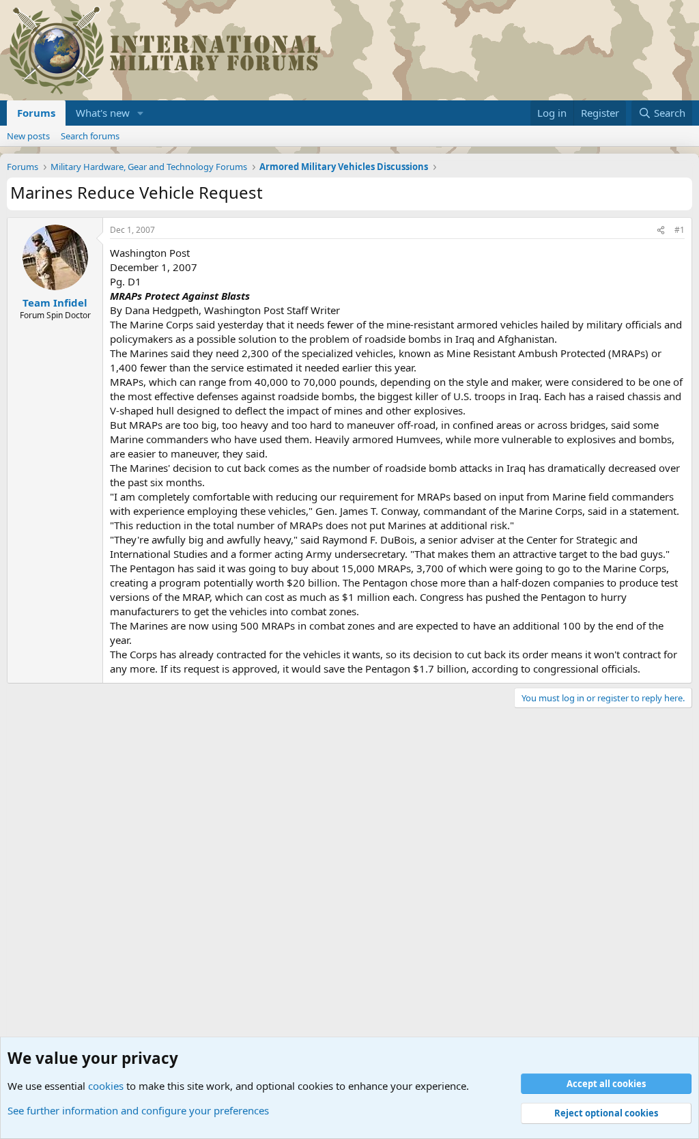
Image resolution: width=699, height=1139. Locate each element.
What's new (103, 112)
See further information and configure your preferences (138, 1110)
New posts (28, 136)
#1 (679, 230)
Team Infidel (55, 302)
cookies (106, 1086)
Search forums (90, 136)
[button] (140, 113)
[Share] (661, 230)
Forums (36, 112)
